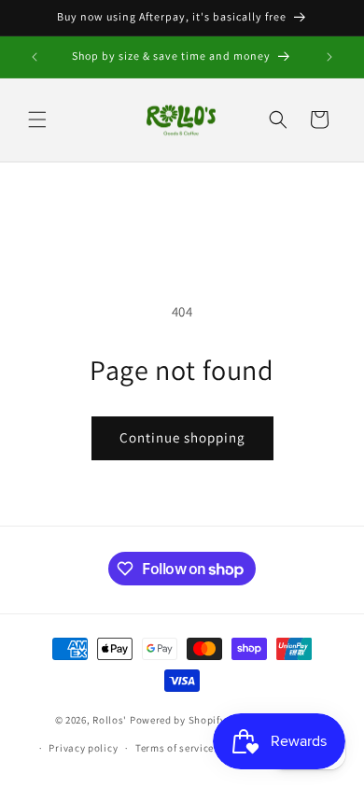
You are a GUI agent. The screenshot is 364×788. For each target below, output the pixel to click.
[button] (37, 119)
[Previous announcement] (34, 56)
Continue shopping (182, 437)
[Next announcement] (329, 56)
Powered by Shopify (178, 718)
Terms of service (174, 747)
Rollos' (109, 718)
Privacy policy (83, 747)
